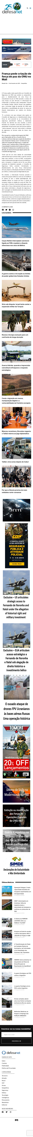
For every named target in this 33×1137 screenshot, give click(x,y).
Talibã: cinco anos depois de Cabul (15, 462)
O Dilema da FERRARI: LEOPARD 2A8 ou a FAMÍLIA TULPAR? (21, 921)
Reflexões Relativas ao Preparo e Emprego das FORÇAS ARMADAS (21, 1013)
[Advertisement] (16, 23)
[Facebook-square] (2, 1112)
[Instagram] (10, 1112)
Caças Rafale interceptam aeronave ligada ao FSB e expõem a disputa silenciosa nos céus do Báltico (15, 243)
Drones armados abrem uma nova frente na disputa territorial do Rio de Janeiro (22, 1001)
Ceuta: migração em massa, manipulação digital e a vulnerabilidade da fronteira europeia (16, 400)
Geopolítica (24, 83)
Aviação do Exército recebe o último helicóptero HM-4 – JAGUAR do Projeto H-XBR (22, 933)
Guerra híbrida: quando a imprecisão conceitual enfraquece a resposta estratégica (16, 368)
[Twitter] (6, 1112)
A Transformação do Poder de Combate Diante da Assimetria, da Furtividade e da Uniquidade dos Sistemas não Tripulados (22, 948)
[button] (27, 8)
